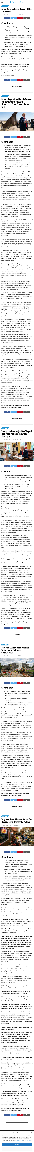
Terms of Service (19, 1140)
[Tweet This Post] (14, 18)
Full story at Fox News (7, 75)
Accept (17, 1144)
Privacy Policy (28, 1140)
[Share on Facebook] (7, 18)
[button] (31, 1133)
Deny (17, 1149)
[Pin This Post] (20, 18)
